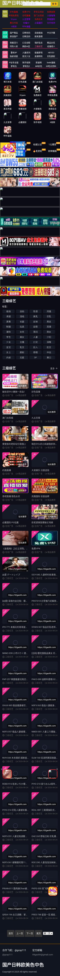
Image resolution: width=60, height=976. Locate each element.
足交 (8, 347)
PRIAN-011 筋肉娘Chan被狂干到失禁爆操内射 (24, 888)
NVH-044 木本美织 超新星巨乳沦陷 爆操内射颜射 (25, 758)
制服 (8, 326)
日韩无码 (26, 36)
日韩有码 (26, 33)
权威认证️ (37, 144)
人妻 (35, 337)
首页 (11, 933)
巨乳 (49, 316)
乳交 (22, 347)
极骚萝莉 (39, 52)
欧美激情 (39, 36)
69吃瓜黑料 (51, 66)
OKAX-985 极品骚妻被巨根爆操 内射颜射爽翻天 (25, 705)
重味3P (14, 52)
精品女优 (51, 43)
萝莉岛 (14, 66)
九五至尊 (36, 418)
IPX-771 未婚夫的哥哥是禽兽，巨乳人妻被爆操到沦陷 (28, 627)
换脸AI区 (26, 46)
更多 (52, 368)
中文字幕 (51, 33)
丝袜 (35, 321)
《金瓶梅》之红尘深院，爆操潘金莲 (19, 548)
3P (35, 357)
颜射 (22, 352)
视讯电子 (22, 151)
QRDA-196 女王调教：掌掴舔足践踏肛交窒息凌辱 (25, 914)
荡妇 (35, 332)
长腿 (22, 321)
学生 (8, 337)
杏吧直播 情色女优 (11, 496)
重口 (49, 357)
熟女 (49, 332)
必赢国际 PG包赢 (10, 522)
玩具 (22, 326)
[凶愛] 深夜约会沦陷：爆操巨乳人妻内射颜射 (23, 601)
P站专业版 (13, 62)
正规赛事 (22, 144)
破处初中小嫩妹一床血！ (14, 391)
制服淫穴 (14, 43)
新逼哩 (39, 62)
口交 (35, 342)
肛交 (49, 347)
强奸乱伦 (39, 43)
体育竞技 (7, 144)
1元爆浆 (52, 144)
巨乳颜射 (51, 56)
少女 (8, 342)
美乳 (35, 316)
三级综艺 (39, 46)
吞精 (35, 352)
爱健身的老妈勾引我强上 (14, 444)
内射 (8, 357)
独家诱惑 (14, 56)
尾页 (38, 933)
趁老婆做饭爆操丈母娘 (42, 522)
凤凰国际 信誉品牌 (40, 496)
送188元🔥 (7, 151)
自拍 (22, 311)
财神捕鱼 (52, 151)
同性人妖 (14, 46)
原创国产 (14, 36)
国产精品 (14, 33)
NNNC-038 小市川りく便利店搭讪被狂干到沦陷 (25, 653)
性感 (35, 311)
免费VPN (36, 548)
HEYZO (51, 52)
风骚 (49, 311)
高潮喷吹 (39, 56)
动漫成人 (51, 46)
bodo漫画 (51, 62)
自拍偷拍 (39, 33)
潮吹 (8, 332)
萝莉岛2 (26, 66)
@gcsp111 (7, 954)
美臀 (8, 321)
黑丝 (49, 321)
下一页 (29, 933)
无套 (22, 357)
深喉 (49, 342)
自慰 (35, 326)
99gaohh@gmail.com (42, 954)
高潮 (49, 326)
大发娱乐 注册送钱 (40, 470)
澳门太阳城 (7, 418)
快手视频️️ (26, 62)
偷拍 (8, 311)
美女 (22, 337)
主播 (22, 342)
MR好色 (38, 66)
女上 (8, 352)
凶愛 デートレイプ (11, 574)
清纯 (22, 316)
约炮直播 (6, 470)
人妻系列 (26, 52)
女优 (22, 332)
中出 (49, 352)
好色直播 (36, 391)
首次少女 (26, 56)
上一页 (19, 933)
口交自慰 (26, 43)
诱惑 (8, 316)
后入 (35, 347)
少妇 (49, 337)
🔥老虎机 (37, 151)
